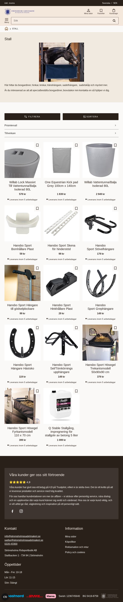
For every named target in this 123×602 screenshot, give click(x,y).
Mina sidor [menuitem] (70, 536)
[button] (6, 20)
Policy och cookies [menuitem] (75, 552)
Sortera (92, 116)
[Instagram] (21, 511)
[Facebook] (12, 511)
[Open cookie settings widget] (5, 597)
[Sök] (114, 20)
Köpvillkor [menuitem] (70, 542)
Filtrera (34, 116)
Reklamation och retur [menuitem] (76, 547)
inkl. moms (9, 3)
